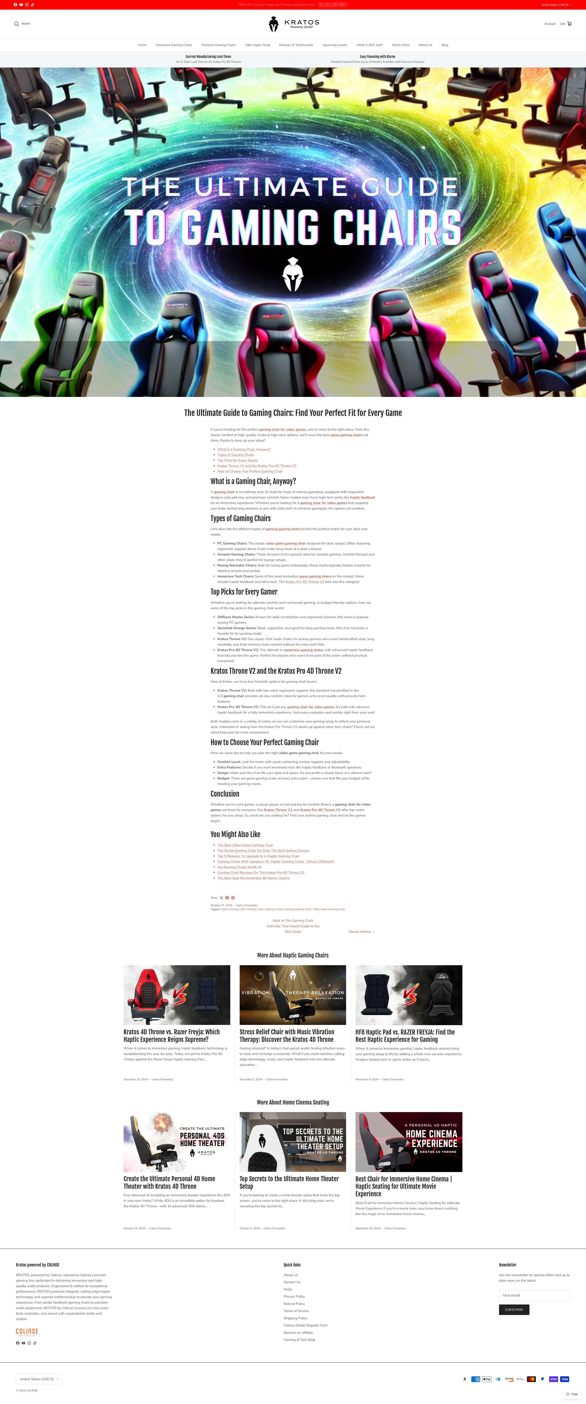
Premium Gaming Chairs (218, 45)
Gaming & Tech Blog (299, 1339)
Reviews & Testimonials (296, 45)
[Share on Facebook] (227, 898)
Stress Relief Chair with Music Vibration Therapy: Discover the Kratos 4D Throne (287, 1035)
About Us (425, 45)
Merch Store (401, 45)
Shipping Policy (295, 1318)
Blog (445, 45)
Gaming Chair (255, 909)
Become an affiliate (298, 1332)
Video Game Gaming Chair (329, 909)
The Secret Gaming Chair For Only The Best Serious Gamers (263, 850)
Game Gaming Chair (233, 909)
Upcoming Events (334, 45)
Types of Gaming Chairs (235, 455)
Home (142, 45)
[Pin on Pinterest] (233, 898)
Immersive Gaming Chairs (174, 45)
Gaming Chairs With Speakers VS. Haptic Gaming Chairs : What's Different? (275, 861)
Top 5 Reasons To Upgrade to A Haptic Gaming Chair (258, 856)
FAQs (288, 1289)
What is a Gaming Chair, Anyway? (244, 449)
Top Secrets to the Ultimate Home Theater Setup (289, 1182)
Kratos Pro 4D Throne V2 (305, 581)
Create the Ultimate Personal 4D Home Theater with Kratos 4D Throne (169, 1182)
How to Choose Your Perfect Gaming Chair (249, 471)
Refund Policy (294, 1304)
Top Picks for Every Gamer (237, 460)
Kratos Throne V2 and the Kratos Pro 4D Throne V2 (256, 466)
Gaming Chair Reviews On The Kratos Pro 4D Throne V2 (260, 872)
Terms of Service (296, 1311)
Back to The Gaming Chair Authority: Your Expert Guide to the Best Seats (293, 926)
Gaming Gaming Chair (297, 909)
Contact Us (292, 1282)
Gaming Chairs (274, 909)
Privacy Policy (294, 1296)
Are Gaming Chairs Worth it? (239, 867)
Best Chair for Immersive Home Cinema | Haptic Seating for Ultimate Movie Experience (403, 1186)
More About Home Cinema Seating (293, 1102)
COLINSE (32, 1390)
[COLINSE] (293, 24)
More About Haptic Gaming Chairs (293, 955)
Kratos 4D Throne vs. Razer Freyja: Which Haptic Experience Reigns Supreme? (172, 1035)
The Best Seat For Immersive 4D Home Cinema (253, 878)
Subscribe (514, 1310)
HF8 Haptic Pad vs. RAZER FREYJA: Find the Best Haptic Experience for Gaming (405, 1036)
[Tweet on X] (221, 898)
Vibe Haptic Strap (257, 45)
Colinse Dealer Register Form (306, 1325)
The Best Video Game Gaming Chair (245, 845)
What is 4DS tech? (369, 45)
